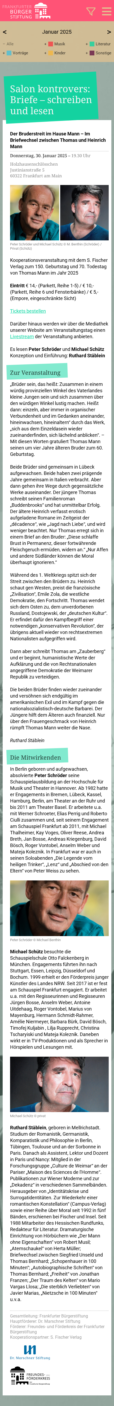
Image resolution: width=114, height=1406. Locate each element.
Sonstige (103, 53)
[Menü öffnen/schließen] (106, 11)
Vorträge (20, 53)
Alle (10, 44)
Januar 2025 (57, 31)
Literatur (103, 44)
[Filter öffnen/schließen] (90, 11)
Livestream (22, 336)
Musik (59, 44)
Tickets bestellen (28, 311)
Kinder (59, 53)
